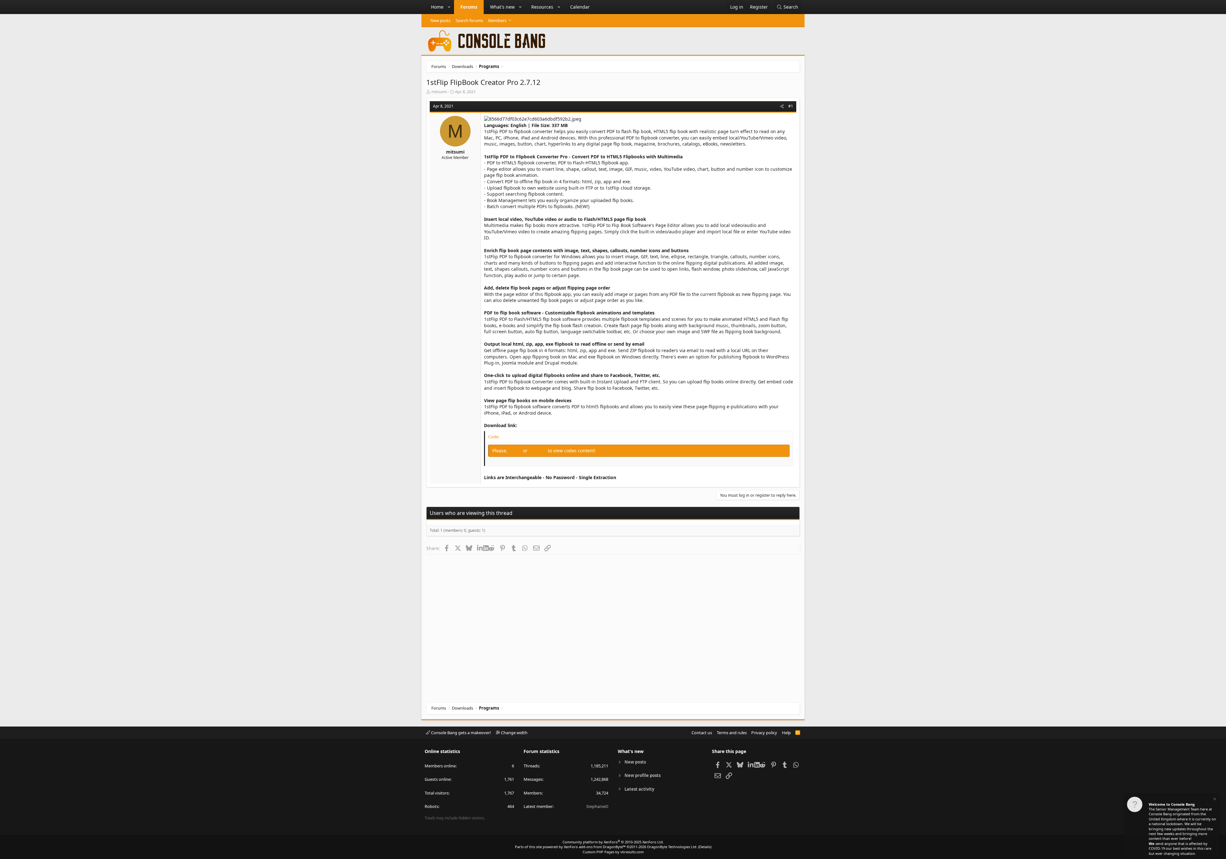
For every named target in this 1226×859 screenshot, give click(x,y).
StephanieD (597, 806)
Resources (542, 7)
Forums (468, 7)
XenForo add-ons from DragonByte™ (595, 846)
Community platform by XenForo (613, 842)
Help (786, 732)
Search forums (469, 20)
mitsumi (439, 91)
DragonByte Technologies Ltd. (672, 846)
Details (704, 846)
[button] (449, 7)
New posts (440, 20)
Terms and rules (732, 732)
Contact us (702, 732)
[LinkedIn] (480, 548)
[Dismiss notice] (1214, 800)
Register (538, 451)
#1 (790, 106)
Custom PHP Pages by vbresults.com (613, 851)
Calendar (580, 7)
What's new (502, 7)
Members (497, 20)
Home (437, 7)
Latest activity (639, 789)
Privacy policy (764, 732)
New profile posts (642, 775)
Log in (516, 451)
